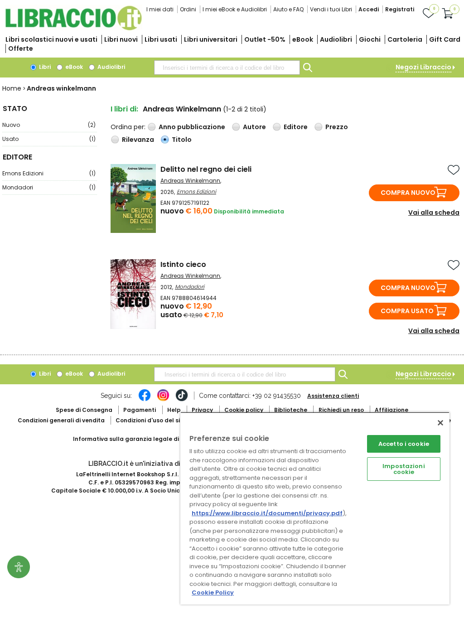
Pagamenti (139, 410)
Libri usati (161, 39)
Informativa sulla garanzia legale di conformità (143, 439)
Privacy (202, 410)
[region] (315, 508)
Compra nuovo (408, 192)
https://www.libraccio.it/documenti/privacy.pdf (267, 513)
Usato (49, 139)
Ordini (188, 9)
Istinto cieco (183, 264)
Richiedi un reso (341, 410)
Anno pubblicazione (192, 126)
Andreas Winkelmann (190, 180)
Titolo (182, 139)
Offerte (20, 48)
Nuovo (49, 125)
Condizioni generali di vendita (61, 420)
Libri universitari (210, 39)
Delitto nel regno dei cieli (205, 169)
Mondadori (49, 187)
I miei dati (160, 9)
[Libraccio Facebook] (144, 400)
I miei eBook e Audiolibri (235, 9)
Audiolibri (336, 39)
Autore (254, 126)
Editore (296, 126)
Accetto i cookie (403, 444)
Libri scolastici (51, 39)
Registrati (399, 9)
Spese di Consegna (84, 410)
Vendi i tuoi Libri (331, 9)
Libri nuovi (121, 39)
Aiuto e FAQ (288, 9)
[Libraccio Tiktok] (181, 400)
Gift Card (444, 39)
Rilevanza (138, 139)
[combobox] (227, 67)
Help (174, 410)
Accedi (368, 9)
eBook (302, 39)
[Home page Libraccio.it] (73, 28)
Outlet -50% (264, 39)
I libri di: (124, 109)
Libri (44, 67)
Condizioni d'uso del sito (151, 420)
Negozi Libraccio (423, 67)
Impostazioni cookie (403, 469)
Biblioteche (290, 410)
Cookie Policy (213, 592)
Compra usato (407, 310)
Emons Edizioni (49, 173)
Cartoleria (404, 39)
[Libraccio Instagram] (163, 400)
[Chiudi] (440, 423)
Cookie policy (243, 410)
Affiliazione (391, 410)
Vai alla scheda (433, 212)
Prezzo (336, 126)
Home (11, 88)
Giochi (370, 39)
